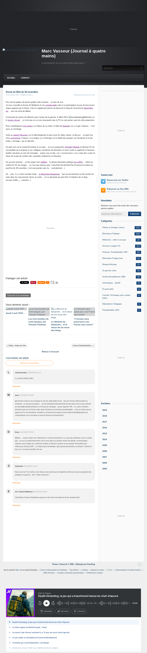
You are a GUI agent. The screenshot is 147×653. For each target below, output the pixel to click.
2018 (104, 416)
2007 (104, 457)
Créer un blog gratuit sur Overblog (53, 570)
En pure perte (108, 289)
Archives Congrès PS (111, 246)
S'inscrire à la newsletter (18, 295)
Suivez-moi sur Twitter (117, 180)
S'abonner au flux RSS (117, 189)
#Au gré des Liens (88, 95)
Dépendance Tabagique (112, 304)
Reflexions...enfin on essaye (114, 240)
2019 (104, 410)
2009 (104, 445)
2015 (104, 433)
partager (64, 611)
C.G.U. (110, 570)
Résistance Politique (110, 234)
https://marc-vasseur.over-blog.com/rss (122, 192)
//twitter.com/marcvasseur (116, 183)
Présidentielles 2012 (110, 310)
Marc (18, 570)
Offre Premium (49, 573)
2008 (104, 451)
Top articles (74, 570)
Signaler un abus (98, 570)
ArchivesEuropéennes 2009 (113, 277)
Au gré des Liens (109, 270)
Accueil (11, 78)
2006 (104, 463)
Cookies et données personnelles (71, 573)
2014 (104, 439)
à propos (81, 611)
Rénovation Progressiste (112, 258)
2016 (104, 427)
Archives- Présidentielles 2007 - (115, 252)
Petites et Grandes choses (113, 227)
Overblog (91, 564)
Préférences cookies (95, 573)
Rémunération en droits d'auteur (128, 570)
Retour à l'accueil (50, 351)
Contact (25, 78)
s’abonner (48, 611)
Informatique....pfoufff (111, 283)
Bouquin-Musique (109, 264)
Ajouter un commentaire (29, 363)
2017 (104, 422)
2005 (104, 469)
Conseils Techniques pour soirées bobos (116, 296)
